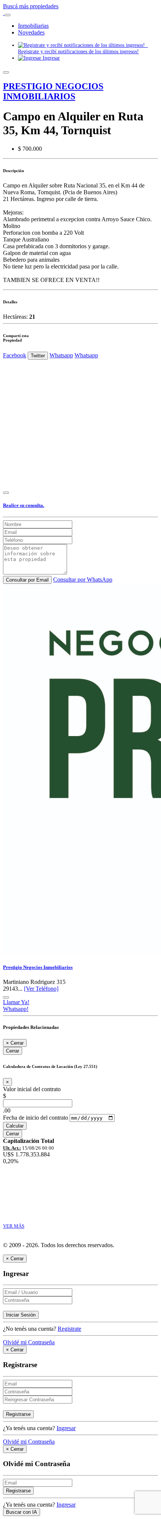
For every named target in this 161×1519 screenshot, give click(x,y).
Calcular (15, 1126)
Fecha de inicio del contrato (35, 1117)
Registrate (69, 1329)
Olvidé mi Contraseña (29, 1342)
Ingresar (50, 58)
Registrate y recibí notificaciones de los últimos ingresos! (83, 48)
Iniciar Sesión (21, 1315)
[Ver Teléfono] (41, 988)
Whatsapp (61, 355)
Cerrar (12, 1051)
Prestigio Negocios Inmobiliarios (38, 967)
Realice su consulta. (23, 505)
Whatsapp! (15, 1009)
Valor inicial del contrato (32, 1089)
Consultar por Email (27, 580)
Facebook (14, 355)
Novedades (31, 32)
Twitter (38, 355)
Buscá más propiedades (30, 6)
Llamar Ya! (16, 1002)
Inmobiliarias (33, 25)
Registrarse (18, 1414)
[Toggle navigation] (7, 15)
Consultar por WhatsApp (82, 579)
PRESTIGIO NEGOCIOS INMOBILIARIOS (53, 91)
